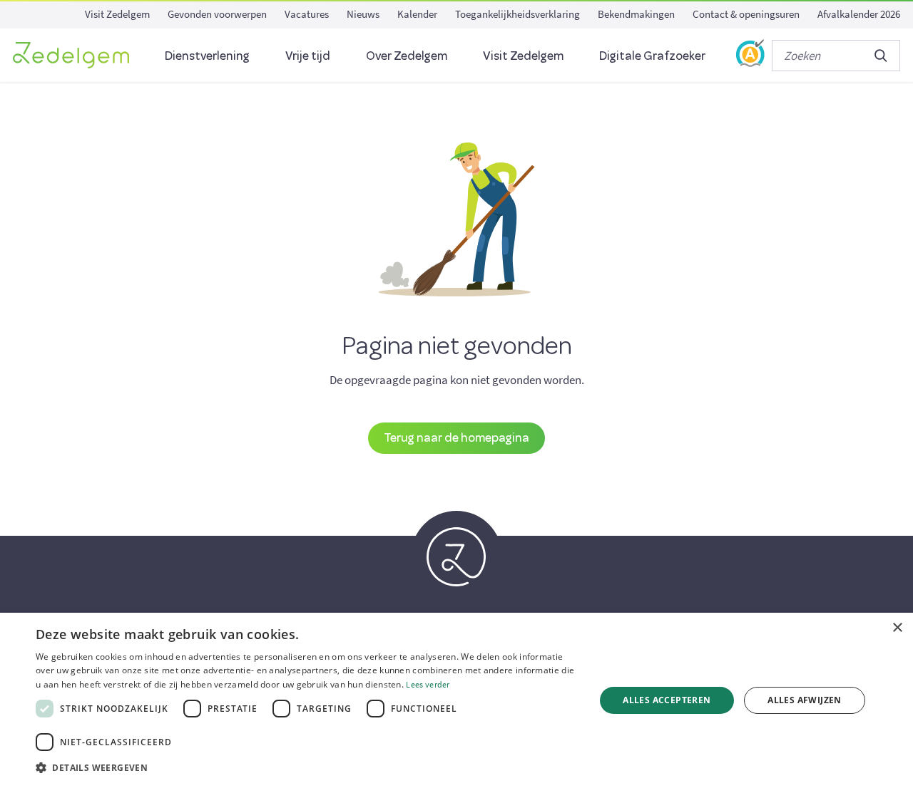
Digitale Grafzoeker (652, 55)
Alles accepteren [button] (666, 700)
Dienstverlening (207, 55)
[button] (307, 768)
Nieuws (363, 14)
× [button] (897, 628)
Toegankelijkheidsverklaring (517, 14)
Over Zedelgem (406, 55)
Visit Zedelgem (117, 14)
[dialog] (456, 700)
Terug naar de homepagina (456, 437)
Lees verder (427, 684)
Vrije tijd (307, 55)
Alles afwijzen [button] (804, 700)
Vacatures (307, 14)
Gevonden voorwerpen (217, 14)
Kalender (417, 14)
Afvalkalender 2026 (858, 14)
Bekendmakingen (636, 14)
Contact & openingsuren (746, 14)
